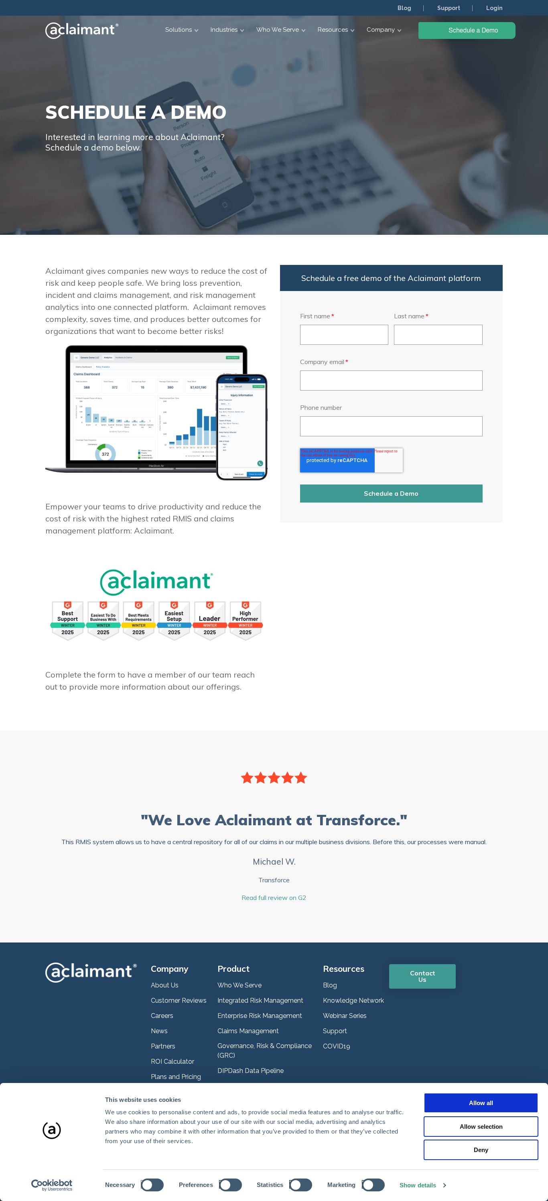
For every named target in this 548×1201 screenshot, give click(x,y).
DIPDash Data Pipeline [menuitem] (250, 1071)
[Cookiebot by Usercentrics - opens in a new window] (52, 1185)
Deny (481, 1149)
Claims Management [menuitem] (248, 1031)
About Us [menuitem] (165, 985)
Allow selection (481, 1126)
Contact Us (422, 976)
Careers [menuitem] (162, 1016)
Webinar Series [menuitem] (345, 1016)
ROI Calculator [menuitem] (172, 1061)
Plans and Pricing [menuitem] (176, 1077)
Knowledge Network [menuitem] (353, 1000)
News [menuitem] (159, 1031)
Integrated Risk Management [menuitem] (260, 1000)
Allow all (481, 1102)
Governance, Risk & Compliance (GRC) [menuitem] (264, 1050)
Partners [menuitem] (163, 1046)
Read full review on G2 (274, 898)
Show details (418, 1185)
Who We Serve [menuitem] (239, 985)
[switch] (228, 1184)
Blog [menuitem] (404, 8)
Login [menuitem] (494, 8)
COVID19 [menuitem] (336, 1046)
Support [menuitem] (448, 8)
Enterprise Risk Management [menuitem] (259, 1016)
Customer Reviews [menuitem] (179, 1000)
